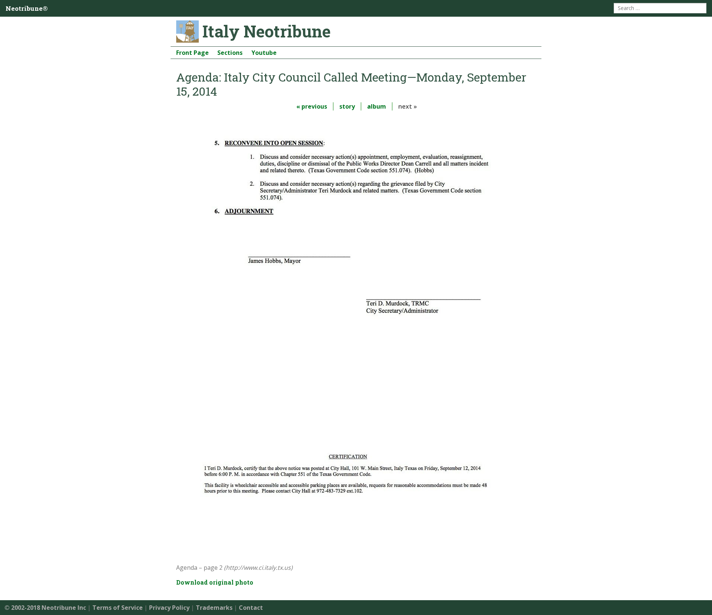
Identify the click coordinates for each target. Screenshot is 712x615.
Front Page (192, 53)
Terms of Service (117, 608)
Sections (230, 53)
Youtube (264, 53)
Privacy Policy (169, 608)
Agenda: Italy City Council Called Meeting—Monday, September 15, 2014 (351, 84)
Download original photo (214, 582)
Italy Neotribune (266, 31)
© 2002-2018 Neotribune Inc (45, 608)
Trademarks (214, 608)
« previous (311, 106)
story (347, 106)
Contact (251, 608)
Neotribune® (27, 8)
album (376, 106)
